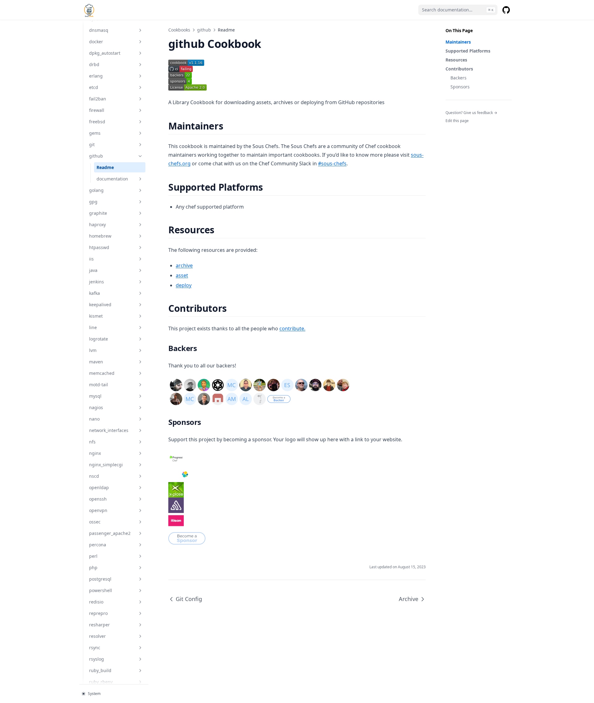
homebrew (100, 236)
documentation (112, 179)
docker (96, 41)
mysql (95, 396)
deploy (184, 285)
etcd (93, 87)
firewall (96, 110)
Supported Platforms (468, 51)
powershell (100, 590)
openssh (98, 499)
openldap (99, 487)
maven (96, 362)
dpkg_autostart (104, 53)
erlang (96, 76)
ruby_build (100, 670)
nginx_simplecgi (106, 465)
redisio (96, 602)
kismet (96, 316)
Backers (458, 78)
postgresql (100, 579)
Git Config (189, 599)
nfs (92, 442)
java (93, 270)
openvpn (98, 510)
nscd (94, 476)
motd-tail (98, 384)
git (92, 144)
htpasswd (99, 247)
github (96, 156)
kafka (94, 293)
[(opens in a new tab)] (297, 63)
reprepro (98, 613)
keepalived (100, 304)
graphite (98, 213)
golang (96, 190)
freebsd (97, 122)
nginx (95, 453)
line (93, 327)
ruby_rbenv (101, 682)
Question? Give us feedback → (471, 112)
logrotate (98, 339)
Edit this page (457, 120)
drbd (94, 64)
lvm (93, 350)
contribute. (292, 328)
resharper (99, 625)
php (93, 567)
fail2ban (97, 99)
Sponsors (460, 87)
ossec (95, 522)
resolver (97, 636)
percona (97, 545)
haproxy (97, 224)
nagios (96, 407)
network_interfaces (108, 430)
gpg (93, 202)
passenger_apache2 (110, 533)
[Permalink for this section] (228, 126)
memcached (101, 373)
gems (95, 133)
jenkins (96, 282)
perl (93, 556)
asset (182, 275)
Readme (105, 167)
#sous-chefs (332, 163)
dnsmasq (98, 30)
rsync (94, 647)
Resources (456, 60)
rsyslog (96, 659)
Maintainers (458, 42)
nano (94, 419)
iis (91, 259)
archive (184, 265)
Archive (408, 599)
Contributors (459, 69)
